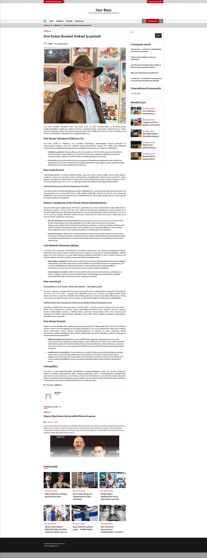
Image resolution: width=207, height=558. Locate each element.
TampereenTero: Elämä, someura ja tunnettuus (151, 123)
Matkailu (69, 21)
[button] (144, 21)
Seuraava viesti (51, 407)
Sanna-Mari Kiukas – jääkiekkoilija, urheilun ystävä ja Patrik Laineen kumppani (56, 529)
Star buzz (103, 10)
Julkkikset (60, 21)
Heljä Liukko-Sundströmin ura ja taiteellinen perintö (110, 496)
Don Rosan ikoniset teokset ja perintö (72, 36)
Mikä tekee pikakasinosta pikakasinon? (145, 73)
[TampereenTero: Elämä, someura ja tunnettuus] (136, 122)
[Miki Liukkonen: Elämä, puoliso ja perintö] (57, 480)
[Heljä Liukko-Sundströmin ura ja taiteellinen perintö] (113, 480)
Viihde (51, 21)
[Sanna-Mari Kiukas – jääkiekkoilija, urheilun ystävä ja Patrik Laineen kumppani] (57, 513)
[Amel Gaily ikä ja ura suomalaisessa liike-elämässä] (85, 480)
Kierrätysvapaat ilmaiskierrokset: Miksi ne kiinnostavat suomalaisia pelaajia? (151, 135)
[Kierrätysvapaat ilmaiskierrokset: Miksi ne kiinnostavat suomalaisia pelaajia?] (136, 133)
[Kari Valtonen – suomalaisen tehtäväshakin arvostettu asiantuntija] (113, 513)
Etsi (132, 32)
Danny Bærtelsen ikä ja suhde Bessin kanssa (69, 416)
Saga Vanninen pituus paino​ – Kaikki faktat (83, 528)
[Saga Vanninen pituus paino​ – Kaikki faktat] (85, 513)
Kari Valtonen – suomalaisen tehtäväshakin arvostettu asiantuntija (112, 529)
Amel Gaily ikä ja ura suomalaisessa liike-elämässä (82, 496)
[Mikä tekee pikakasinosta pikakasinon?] (136, 144)
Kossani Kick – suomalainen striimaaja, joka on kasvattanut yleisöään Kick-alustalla (151, 157)
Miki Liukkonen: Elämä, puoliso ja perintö (56, 495)
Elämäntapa (79, 21)
